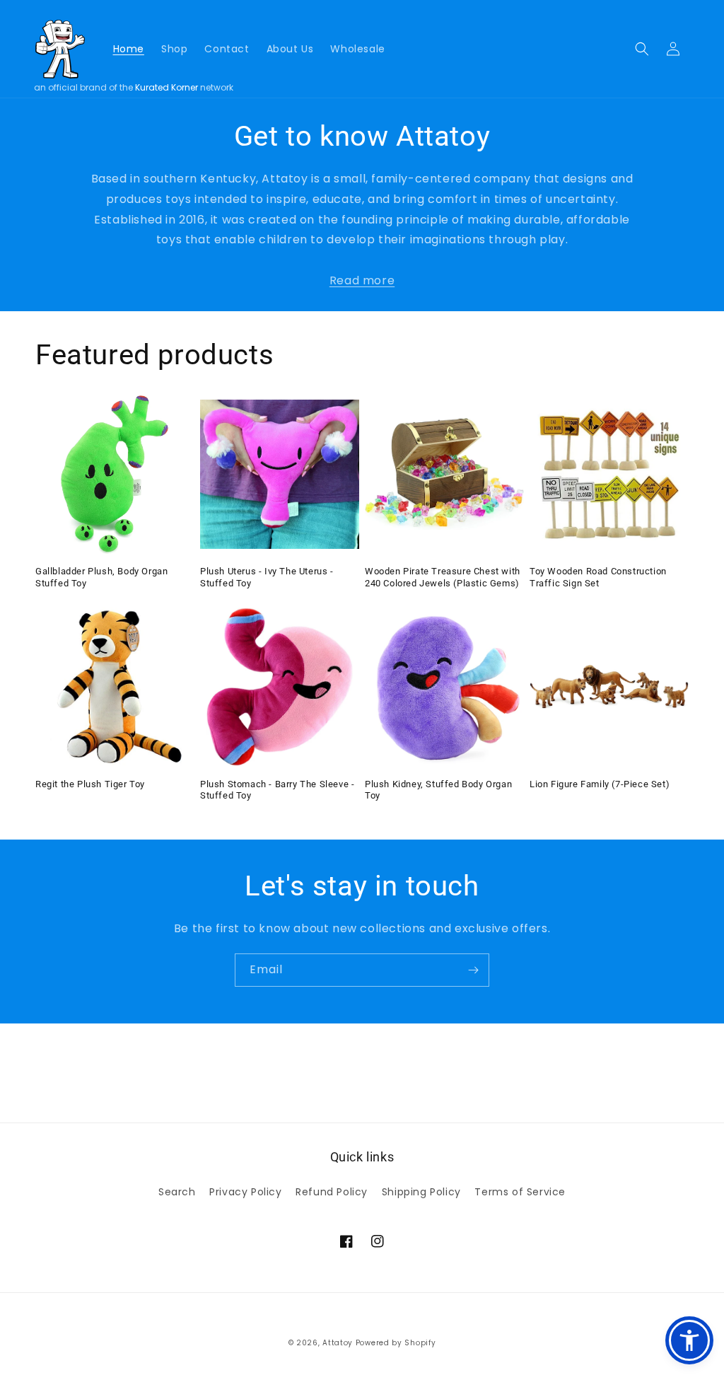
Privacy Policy (245, 1192)
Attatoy (337, 1343)
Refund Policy (332, 1192)
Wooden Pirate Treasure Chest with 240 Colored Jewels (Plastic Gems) (442, 577)
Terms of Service (520, 1192)
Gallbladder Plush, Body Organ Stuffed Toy (101, 577)
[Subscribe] (473, 970)
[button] (642, 48)
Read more (362, 280)
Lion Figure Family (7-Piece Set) (600, 784)
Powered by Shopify (396, 1343)
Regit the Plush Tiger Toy (90, 784)
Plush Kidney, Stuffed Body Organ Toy (438, 790)
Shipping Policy (421, 1192)
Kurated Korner (166, 87)
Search (177, 1192)
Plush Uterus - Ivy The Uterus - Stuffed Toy (267, 577)
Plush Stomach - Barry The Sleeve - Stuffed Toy (277, 790)
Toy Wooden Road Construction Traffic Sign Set (598, 577)
